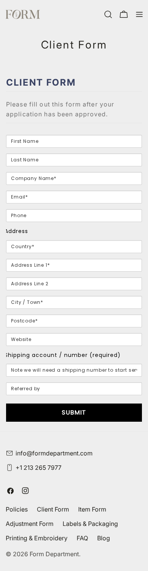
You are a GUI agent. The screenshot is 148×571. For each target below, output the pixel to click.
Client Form (53, 509)
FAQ (82, 538)
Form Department (54, 554)
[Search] (108, 14)
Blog (103, 538)
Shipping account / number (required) (62, 355)
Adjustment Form (30, 523)
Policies (17, 509)
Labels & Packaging (90, 523)
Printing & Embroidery (37, 538)
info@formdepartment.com (54, 453)
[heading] (74, 83)
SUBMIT (74, 412)
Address (16, 231)
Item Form (92, 509)
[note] (74, 113)
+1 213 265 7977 (38, 467)
